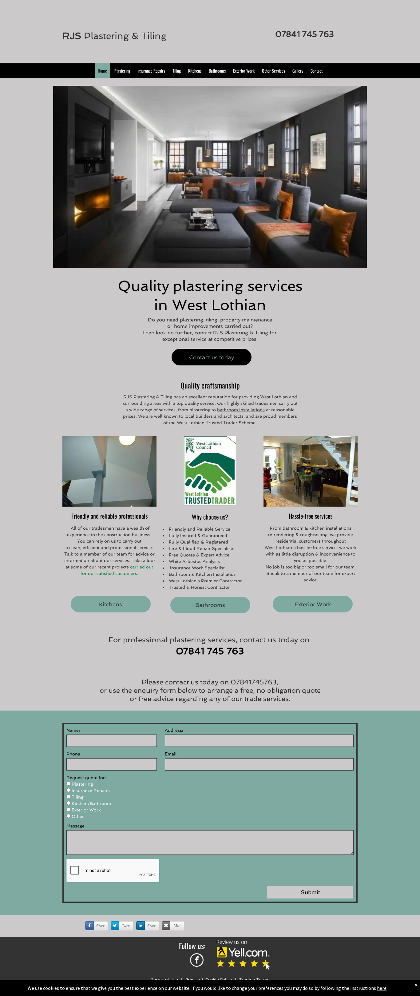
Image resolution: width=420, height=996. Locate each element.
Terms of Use (164, 979)
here (381, 988)
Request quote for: (86, 777)
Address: (174, 730)
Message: (76, 825)
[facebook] (197, 960)
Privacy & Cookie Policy (208, 979)
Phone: (73, 753)
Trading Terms (254, 979)
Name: (73, 730)
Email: (171, 753)
